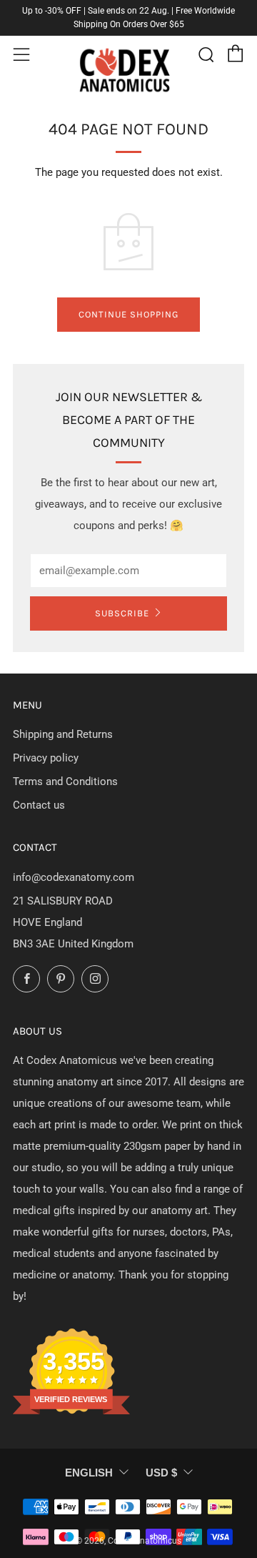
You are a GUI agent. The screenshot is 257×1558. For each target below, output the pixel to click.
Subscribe (122, 613)
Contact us (39, 805)
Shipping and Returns (63, 734)
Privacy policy (46, 757)
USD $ (161, 1472)
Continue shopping (128, 314)
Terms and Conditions (65, 781)
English (89, 1472)
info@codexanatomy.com (73, 877)
